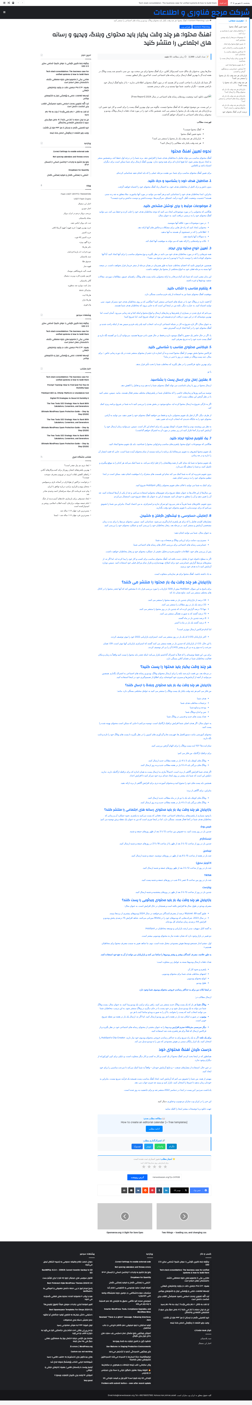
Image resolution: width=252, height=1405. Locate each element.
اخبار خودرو (86, 208)
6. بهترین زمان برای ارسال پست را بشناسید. (232, 59)
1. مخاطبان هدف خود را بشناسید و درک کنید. (232, 32)
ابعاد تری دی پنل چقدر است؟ (76, 465)
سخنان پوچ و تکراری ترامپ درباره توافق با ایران (68, 486)
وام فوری (87, 304)
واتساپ (160, 1146)
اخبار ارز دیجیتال (84, 203)
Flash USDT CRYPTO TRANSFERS (76, 194)
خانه (208, 20)
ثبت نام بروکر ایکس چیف (81, 223)
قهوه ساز (87, 266)
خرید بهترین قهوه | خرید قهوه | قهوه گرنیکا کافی (71, 227)
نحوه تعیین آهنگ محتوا (238, 26)
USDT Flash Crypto (82, 199)
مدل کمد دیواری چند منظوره (79, 285)
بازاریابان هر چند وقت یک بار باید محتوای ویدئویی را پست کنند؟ (233, 106)
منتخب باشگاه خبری (81, 457)
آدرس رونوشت (137, 1177)
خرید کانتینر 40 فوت (83, 237)
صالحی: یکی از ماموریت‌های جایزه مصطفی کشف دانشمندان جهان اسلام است (185, 3)
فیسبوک (137, 1146)
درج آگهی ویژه (85, 242)
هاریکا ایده (87, 295)
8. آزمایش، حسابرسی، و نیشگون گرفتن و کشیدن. (233, 70)
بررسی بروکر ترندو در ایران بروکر (77, 213)
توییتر (148, 1146)
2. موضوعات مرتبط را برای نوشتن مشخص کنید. (233, 38)
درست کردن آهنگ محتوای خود (234, 112)
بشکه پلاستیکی (85, 218)
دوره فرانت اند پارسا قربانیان (79, 252)
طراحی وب (185, 27)
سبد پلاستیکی (85, 256)
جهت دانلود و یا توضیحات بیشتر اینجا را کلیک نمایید (188, 1108)
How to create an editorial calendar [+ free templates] (154, 1122)
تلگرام (172, 1146)
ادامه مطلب (154, 1128)
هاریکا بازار (86, 300)
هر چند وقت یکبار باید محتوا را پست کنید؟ (235, 83)
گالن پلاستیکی (85, 280)
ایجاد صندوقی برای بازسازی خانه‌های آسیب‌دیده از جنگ (65, 498)
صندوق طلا (86, 261)
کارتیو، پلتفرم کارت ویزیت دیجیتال (77, 276)
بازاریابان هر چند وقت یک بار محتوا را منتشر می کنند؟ (233, 76)
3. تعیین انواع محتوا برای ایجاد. (234, 44)
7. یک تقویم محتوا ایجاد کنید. (235, 65)
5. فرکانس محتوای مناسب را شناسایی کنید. (234, 53)
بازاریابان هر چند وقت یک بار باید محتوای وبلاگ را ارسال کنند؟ (233, 90)
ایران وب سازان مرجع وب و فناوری (183, 1101)
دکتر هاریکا (86, 247)
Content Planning (196, 20)
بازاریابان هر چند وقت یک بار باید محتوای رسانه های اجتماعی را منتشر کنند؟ (232, 98)
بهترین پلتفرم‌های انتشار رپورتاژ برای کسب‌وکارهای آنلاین (65, 470)
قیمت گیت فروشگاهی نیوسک (79, 271)
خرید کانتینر (86, 232)
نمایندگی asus (85, 290)
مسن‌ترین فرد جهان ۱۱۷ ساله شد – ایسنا (71, 515)
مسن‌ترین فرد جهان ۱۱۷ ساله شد (74, 511)
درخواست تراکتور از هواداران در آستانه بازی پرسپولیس (65, 482)
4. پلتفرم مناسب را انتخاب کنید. (233, 48)
